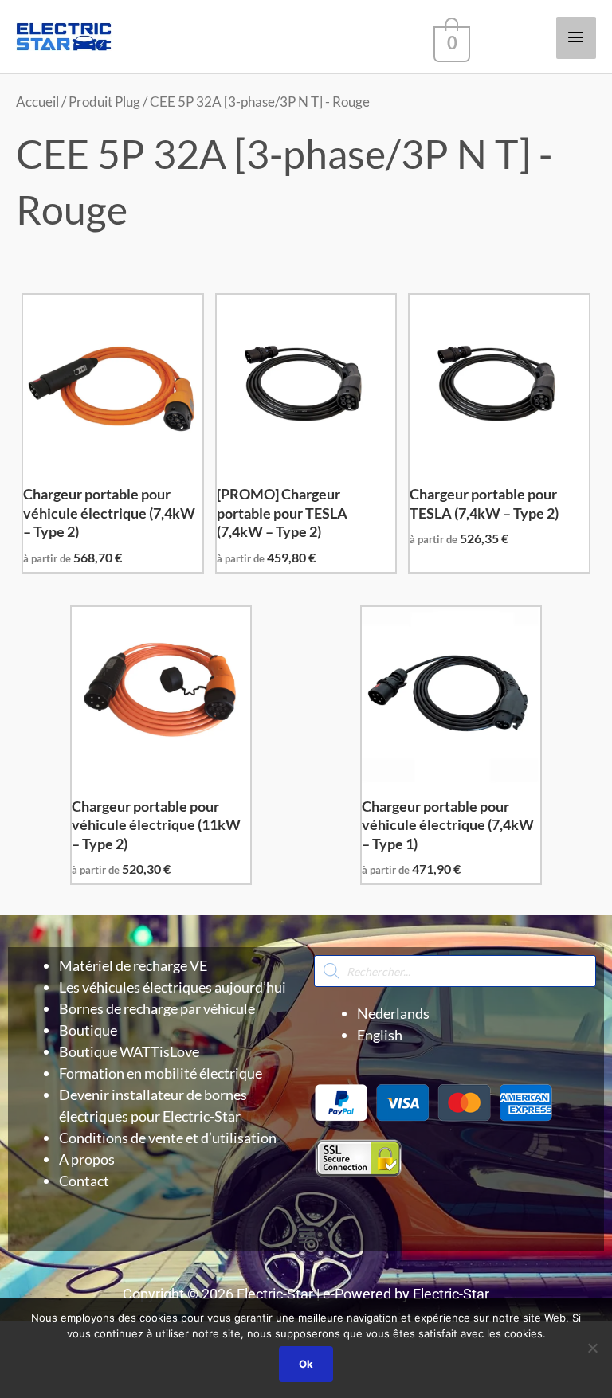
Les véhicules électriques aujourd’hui (172, 987)
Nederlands (393, 1013)
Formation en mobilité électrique (160, 1073)
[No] (592, 1348)
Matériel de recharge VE (133, 965)
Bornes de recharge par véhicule (157, 1008)
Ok (306, 1363)
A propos (87, 1159)
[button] (306, 1236)
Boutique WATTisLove (129, 1051)
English (379, 1035)
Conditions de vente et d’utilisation (168, 1137)
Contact (84, 1180)
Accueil (37, 102)
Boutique (88, 1030)
